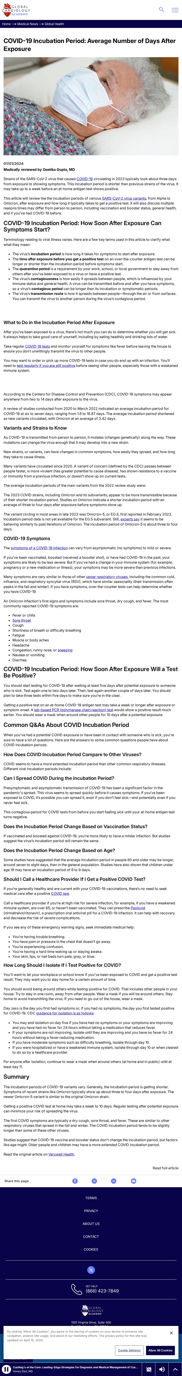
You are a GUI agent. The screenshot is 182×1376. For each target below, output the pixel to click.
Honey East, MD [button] (23, 1371)
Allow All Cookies (160, 1350)
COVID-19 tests (37, 346)
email (133, 1181)
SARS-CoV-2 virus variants (124, 198)
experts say (130, 519)
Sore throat (21, 620)
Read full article (165, 1168)
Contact (91, 1236)
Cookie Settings (129, 1350)
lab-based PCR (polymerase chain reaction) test (73, 710)
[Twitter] (91, 1270)
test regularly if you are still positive (46, 365)
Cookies (91, 1249)
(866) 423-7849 (102, 1291)
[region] (91, 1342)
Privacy (91, 1211)
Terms (91, 1198)
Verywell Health (61, 1154)
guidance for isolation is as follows (64, 1013)
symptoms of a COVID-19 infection (39, 548)
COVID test (60, 893)
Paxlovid (138, 908)
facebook (75, 1181)
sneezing (65, 650)
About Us (91, 1224)
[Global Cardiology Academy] (16, 10)
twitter (94, 1181)
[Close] (171, 1333)
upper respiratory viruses (107, 576)
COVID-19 (85, 179)
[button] (6, 1369)
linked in (113, 1181)
